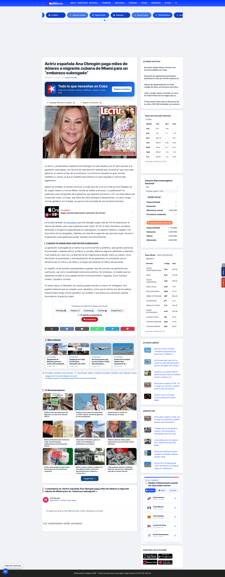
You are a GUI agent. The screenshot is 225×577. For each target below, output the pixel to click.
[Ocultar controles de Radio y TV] (223, 265)
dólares (90, 373)
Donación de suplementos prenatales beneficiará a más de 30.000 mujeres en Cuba (161, 77)
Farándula (57, 373)
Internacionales (67, 373)
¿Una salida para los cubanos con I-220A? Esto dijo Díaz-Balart (166, 442)
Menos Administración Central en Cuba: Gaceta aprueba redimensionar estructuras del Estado (56, 442)
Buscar (176, 3)
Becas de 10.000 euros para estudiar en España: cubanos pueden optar (166, 454)
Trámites (106, 3)
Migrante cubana (130, 373)
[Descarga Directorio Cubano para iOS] (150, 557)
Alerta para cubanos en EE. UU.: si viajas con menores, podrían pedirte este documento (167, 386)
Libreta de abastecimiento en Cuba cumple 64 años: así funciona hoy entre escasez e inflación (161, 85)
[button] (223, 271)
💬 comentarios (89, 319)
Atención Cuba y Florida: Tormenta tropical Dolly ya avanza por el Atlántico (165, 351)
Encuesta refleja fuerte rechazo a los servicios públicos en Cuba (160, 68)
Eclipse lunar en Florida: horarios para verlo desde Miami (165, 397)
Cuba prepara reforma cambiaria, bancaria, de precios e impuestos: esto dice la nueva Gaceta (120, 469)
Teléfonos (82, 3)
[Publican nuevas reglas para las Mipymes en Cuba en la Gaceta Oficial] (58, 401)
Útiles (144, 3)
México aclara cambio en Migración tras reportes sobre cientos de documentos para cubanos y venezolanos (89, 470)
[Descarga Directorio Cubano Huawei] (165, 563)
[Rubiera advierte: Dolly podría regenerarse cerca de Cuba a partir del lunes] (121, 429)
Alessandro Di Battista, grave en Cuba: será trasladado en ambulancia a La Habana (88, 442)
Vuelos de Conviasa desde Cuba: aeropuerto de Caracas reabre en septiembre (166, 465)
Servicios (119, 3)
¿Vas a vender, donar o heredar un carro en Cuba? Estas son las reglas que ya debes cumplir (161, 94)
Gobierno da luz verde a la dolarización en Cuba (117, 413)
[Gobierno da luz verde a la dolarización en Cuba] (121, 401)
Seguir (163, 490)
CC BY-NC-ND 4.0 (143, 573)
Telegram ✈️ (75, 311)
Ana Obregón (82, 373)
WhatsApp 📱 (61, 311)
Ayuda (168, 3)
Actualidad (49, 373)
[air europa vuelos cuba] (148, 361)
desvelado (72, 222)
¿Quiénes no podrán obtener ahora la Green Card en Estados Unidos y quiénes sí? (167, 374)
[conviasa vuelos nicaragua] (148, 464)
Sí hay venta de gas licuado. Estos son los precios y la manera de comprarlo (57, 469)
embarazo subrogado (102, 373)
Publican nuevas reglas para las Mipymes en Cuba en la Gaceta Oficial (56, 414)
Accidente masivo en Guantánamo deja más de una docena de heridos (70, 378)
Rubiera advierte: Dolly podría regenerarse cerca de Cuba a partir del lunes (121, 442)
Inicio (73, 3)
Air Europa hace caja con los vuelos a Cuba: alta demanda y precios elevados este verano (166, 363)
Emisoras (156, 3)
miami (121, 373)
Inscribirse (151, 490)
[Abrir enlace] (148, 350)
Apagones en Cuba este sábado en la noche (61, 376)
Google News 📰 (117, 311)
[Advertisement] (112, 40)
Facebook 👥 (89, 311)
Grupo (174, 490)
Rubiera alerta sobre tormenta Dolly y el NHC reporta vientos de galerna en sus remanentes (89, 414)
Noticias (93, 3)
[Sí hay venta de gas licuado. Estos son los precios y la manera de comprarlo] (58, 456)
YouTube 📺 (102, 311)
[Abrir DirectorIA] (5, 571)
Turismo (133, 3)
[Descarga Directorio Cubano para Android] (165, 557)
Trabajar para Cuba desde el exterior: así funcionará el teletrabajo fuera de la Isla (166, 431)
